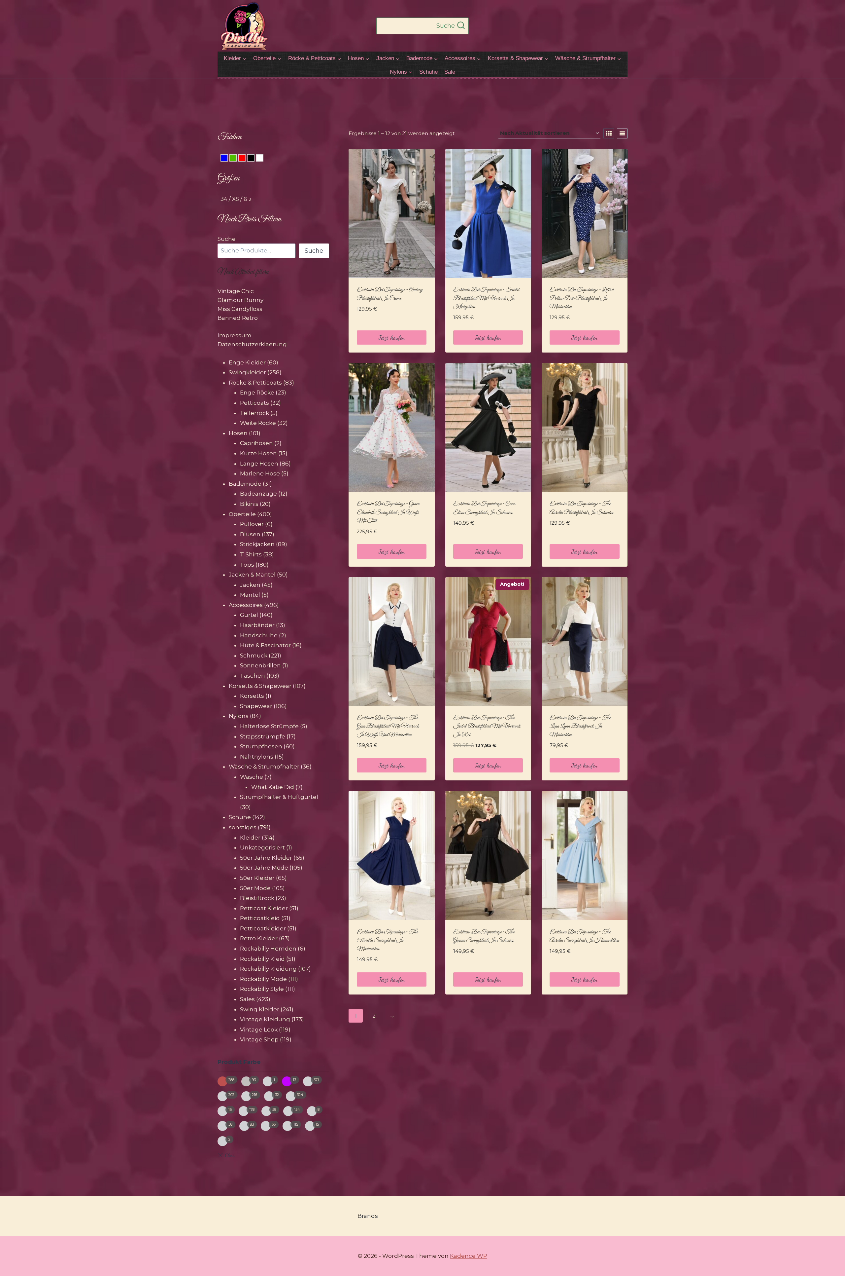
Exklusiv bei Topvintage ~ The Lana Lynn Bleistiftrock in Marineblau (580, 726)
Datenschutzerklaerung (252, 344)
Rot (245, 159)
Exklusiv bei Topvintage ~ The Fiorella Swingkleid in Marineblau (387, 941)
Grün (236, 159)
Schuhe (428, 72)
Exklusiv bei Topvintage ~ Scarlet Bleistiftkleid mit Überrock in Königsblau (486, 298)
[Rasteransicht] (608, 133)
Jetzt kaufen (392, 337)
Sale (449, 72)
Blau (227, 159)
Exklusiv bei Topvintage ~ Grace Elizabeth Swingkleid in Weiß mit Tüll (388, 512)
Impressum (235, 335)
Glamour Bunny (240, 300)
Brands (367, 1216)
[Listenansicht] (622, 133)
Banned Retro (238, 318)
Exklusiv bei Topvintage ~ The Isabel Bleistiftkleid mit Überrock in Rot (487, 726)
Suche (227, 239)
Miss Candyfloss (240, 309)
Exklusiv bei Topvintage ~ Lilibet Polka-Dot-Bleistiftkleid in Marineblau (582, 298)
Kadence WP (468, 1256)
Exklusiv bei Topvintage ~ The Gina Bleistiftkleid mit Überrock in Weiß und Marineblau (388, 726)
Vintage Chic (236, 291)
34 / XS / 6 (233, 199)
